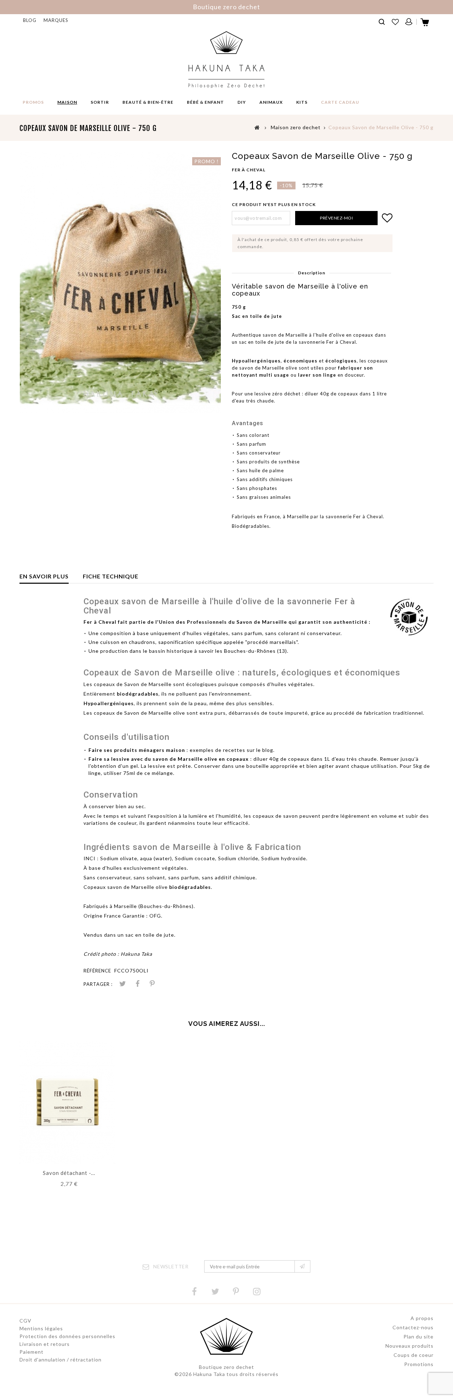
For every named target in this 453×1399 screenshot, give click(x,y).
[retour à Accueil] (257, 127)
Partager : (98, 984)
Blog (29, 20)
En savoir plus (44, 576)
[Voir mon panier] (425, 24)
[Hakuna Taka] (226, 59)
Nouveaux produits (409, 1346)
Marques (56, 20)
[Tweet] (122, 984)
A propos (422, 1318)
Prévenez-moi (336, 218)
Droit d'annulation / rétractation (60, 1360)
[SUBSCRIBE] (302, 1266)
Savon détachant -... (69, 1173)
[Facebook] (194, 1291)
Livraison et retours (44, 1344)
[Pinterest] (152, 984)
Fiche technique (110, 576)
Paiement (31, 1352)
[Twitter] (215, 1291)
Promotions (419, 1364)
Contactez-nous (413, 1327)
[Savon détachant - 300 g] (67, 1102)
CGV (25, 1321)
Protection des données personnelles (67, 1336)
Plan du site (418, 1337)
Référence (97, 970)
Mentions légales (41, 1328)
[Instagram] (257, 1291)
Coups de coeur (414, 1355)
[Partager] (137, 984)
